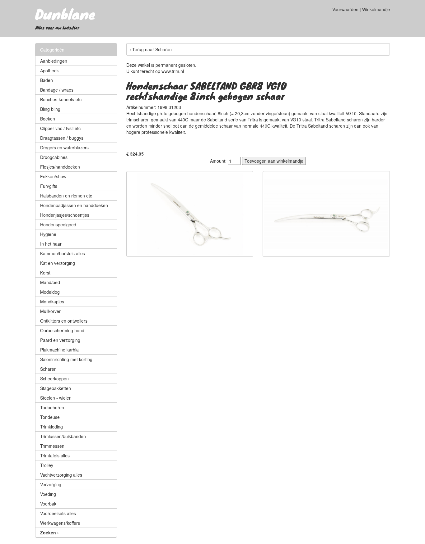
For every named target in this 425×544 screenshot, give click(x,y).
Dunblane (65, 13)
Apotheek (49, 70)
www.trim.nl (172, 71)
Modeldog (50, 292)
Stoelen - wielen (56, 398)
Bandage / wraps (56, 90)
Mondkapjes (52, 301)
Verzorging (50, 484)
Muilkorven (51, 311)
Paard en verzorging (60, 340)
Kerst (45, 273)
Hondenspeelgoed (58, 224)
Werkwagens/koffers (60, 523)
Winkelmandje (376, 9)
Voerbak (48, 504)
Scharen (48, 369)
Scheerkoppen (54, 378)
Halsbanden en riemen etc (66, 196)
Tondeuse (50, 417)
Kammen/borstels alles (62, 253)
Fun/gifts (48, 186)
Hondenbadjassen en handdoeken (74, 205)
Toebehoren (52, 407)
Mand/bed (50, 282)
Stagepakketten (55, 388)
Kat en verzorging (57, 263)
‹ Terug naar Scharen (150, 49)
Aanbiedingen (53, 61)
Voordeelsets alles (58, 513)
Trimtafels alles (55, 455)
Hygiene (48, 234)
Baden (46, 80)
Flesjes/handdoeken (60, 167)
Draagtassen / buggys (61, 138)
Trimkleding (51, 427)
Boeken (47, 119)
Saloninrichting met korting (66, 359)
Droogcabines (54, 157)
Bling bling (50, 109)
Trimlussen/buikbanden (63, 436)
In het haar (51, 244)
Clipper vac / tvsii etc (60, 128)
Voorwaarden (345, 9)
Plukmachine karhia (59, 350)
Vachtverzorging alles (61, 475)
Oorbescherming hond (62, 330)
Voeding (48, 494)
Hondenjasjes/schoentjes (64, 215)
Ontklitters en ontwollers (63, 321)
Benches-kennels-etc (61, 99)
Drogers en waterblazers (64, 147)
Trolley (46, 465)
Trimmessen (52, 446)
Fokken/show (53, 176)
